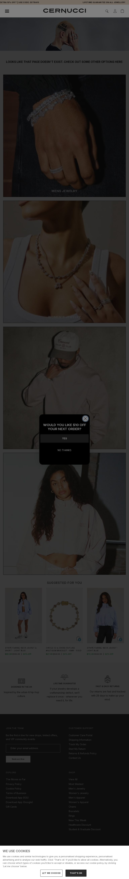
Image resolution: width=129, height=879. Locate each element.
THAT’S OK (76, 873)
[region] (64, 862)
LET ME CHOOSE (51, 873)
